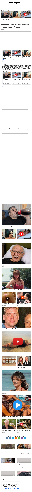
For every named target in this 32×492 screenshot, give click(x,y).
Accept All (16, 488)
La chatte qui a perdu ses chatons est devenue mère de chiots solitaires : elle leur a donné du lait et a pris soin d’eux (8, 478)
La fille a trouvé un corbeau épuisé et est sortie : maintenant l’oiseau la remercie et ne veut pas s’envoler (24, 478)
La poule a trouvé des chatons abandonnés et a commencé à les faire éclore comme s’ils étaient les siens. (7, 451)
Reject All (11, 488)
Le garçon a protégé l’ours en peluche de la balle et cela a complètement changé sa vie (24, 465)
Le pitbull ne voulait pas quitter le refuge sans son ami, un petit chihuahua (23, 451)
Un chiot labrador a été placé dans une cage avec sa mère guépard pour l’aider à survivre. (8, 465)
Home (1, 23)
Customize (5, 488)
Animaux (4, 29)
